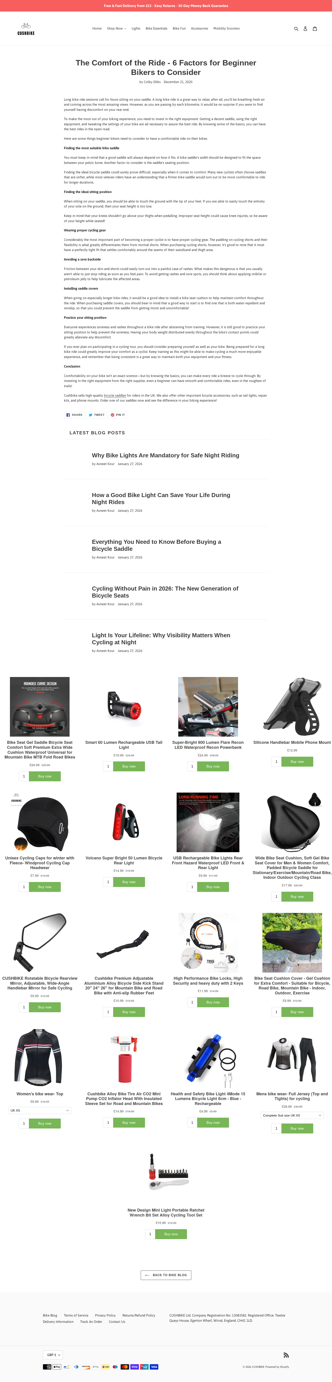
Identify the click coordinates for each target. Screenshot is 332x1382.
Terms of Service (76, 1315)
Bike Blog (50, 1315)
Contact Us (117, 1322)
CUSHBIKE (258, 1366)
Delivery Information (58, 1322)
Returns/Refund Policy (138, 1315)
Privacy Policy (105, 1315)
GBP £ (51, 1355)
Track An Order (91, 1322)
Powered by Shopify (277, 1366)
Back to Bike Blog (169, 1275)
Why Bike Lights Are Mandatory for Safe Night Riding (165, 455)
